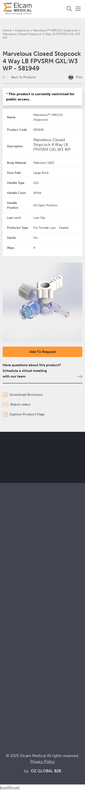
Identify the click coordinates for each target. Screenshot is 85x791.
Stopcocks (22, 30)
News (7, 704)
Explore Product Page (27, 414)
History (8, 658)
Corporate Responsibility (22, 635)
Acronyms (11, 698)
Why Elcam (11, 623)
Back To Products (23, 77)
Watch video (20, 404)
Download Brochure (26, 395)
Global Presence (16, 641)
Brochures (11, 680)
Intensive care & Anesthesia (24, 583)
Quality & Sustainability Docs (25, 686)
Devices (9, 556)
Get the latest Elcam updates (39, 464)
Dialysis (8, 589)
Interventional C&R (17, 595)
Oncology (10, 601)
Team (7, 647)
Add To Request (43, 352)
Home (7, 30)
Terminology (12, 692)
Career (8, 652)
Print (79, 77)
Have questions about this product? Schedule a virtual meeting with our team (32, 370)
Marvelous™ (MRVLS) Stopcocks (55, 30)
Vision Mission (14, 629)
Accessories (12, 561)
